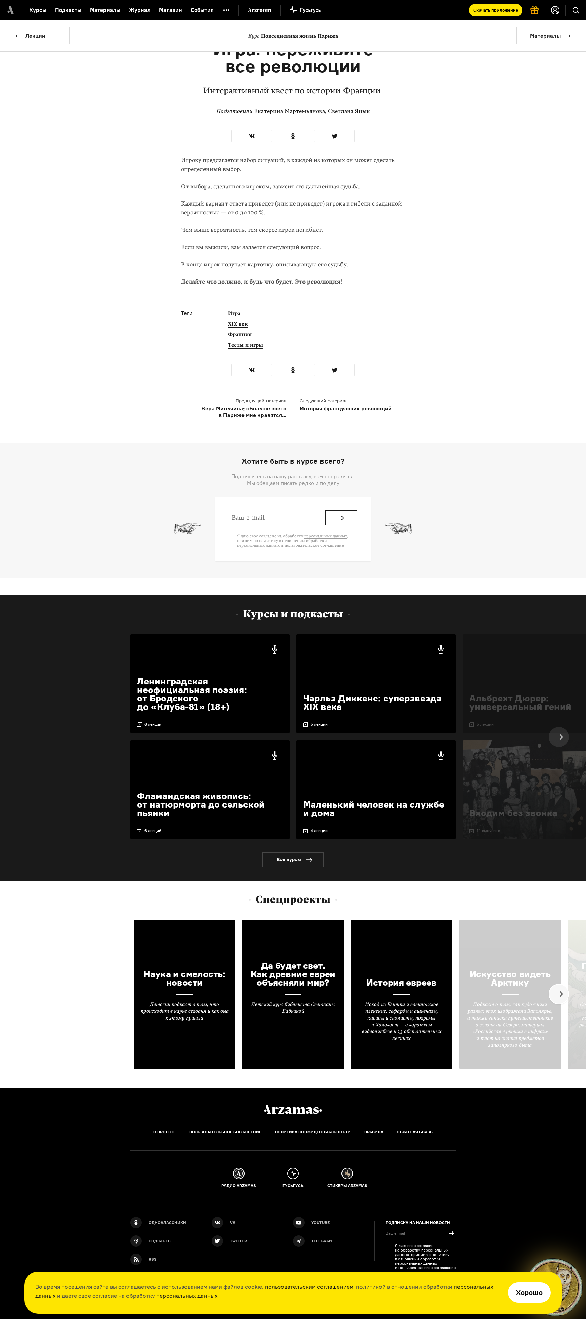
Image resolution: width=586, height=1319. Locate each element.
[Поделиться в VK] (252, 136)
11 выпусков (488, 830)
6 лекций (152, 724)
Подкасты (68, 10)
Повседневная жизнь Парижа (293, 36)
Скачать (495, 10)
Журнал (140, 10)
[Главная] (293, 1109)
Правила (373, 1132)
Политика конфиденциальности (313, 1132)
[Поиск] (576, 10)
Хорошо (529, 1292)
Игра (234, 313)
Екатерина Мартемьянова (289, 111)
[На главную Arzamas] (10, 10)
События (202, 10)
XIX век (238, 324)
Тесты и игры (245, 345)
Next (559, 737)
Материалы (105, 10)
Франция (240, 334)
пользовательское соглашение (314, 545)
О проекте (164, 1132)
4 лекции (319, 830)
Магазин (170, 10)
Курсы (37, 10)
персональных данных (187, 1295)
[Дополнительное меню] (226, 10)
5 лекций (319, 724)
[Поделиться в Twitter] (334, 136)
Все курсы (289, 859)
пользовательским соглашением (309, 1286)
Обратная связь (415, 1132)
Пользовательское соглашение (225, 1132)
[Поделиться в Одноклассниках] (293, 136)
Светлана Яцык (349, 111)
